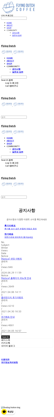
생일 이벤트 (11, 259)
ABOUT (9, 25)
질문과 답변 (17, 35)
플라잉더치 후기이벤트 (12, 297)
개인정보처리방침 (9, 362)
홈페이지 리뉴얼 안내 (16, 278)
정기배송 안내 (8, 317)
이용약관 (5, 359)
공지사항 (15, 32)
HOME (9, 22)
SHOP (9, 27)
